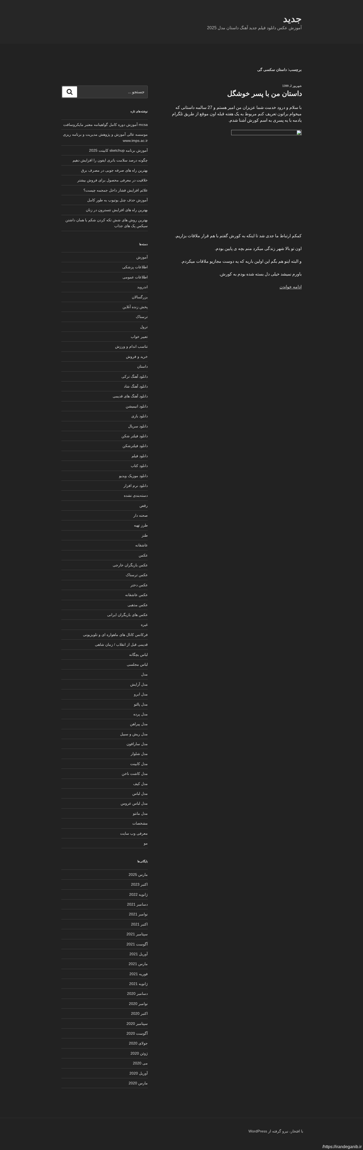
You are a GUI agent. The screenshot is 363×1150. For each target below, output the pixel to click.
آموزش (142, 257)
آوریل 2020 (138, 1073)
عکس (143, 555)
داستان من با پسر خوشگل (264, 93)
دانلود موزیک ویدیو (133, 476)
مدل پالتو (141, 704)
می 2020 (140, 1063)
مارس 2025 (138, 874)
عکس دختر (139, 585)
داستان (142, 366)
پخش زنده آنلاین (135, 307)
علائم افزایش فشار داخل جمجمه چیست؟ (115, 190)
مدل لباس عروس (134, 803)
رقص (144, 505)
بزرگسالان (140, 297)
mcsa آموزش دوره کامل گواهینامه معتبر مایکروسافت (105, 124)
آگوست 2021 (137, 944)
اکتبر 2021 (139, 924)
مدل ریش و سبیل (134, 734)
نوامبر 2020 (138, 1004)
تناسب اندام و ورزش (131, 346)
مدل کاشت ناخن (135, 773)
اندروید (142, 287)
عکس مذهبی (138, 605)
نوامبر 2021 (138, 914)
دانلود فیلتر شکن (134, 436)
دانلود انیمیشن (137, 406)
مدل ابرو (141, 694)
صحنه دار (140, 515)
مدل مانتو (140, 813)
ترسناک (142, 317)
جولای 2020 (138, 1043)
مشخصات (140, 823)
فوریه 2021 (138, 974)
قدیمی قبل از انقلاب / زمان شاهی (121, 644)
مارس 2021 (138, 964)
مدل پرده (140, 714)
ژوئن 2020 (139, 1053)
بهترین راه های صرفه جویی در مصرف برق (114, 170)
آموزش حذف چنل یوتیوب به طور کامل (117, 200)
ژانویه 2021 (138, 984)
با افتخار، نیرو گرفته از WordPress (275, 1131)
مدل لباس (140, 793)
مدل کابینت (139, 764)
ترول (144, 327)
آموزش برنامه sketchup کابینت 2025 (118, 150)
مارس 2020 (138, 1083)
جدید (292, 18)
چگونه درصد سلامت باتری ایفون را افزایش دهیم (110, 160)
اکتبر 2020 (139, 1013)
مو (146, 843)
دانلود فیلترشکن (135, 446)
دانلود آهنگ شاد (136, 386)
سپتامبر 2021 (137, 934)
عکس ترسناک (137, 575)
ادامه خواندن (291, 287)
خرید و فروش (137, 356)
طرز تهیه (141, 525)
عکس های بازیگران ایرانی (127, 615)
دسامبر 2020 (137, 993)
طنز (145, 535)
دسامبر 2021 (137, 904)
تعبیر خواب (139, 336)
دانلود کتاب (139, 466)
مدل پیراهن (139, 724)
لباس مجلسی (137, 664)
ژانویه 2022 (138, 894)
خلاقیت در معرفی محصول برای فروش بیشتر (112, 180)
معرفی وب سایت (134, 833)
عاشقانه (141, 545)
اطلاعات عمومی (135, 277)
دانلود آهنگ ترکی (134, 376)
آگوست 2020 (137, 1033)
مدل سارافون (137, 744)
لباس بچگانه (138, 654)
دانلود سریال (138, 426)
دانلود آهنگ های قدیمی (130, 396)
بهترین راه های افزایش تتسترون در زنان (117, 210)
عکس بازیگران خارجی (130, 565)
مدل (144, 674)
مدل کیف (140, 784)
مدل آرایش (139, 684)
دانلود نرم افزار (136, 485)
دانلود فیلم (140, 456)
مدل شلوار (139, 754)
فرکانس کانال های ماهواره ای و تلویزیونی (115, 635)
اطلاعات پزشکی (135, 267)
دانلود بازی (139, 416)
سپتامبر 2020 (137, 1023)
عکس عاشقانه (136, 595)
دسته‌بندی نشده (136, 495)
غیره (144, 624)
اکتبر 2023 (139, 884)
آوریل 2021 (138, 954)
